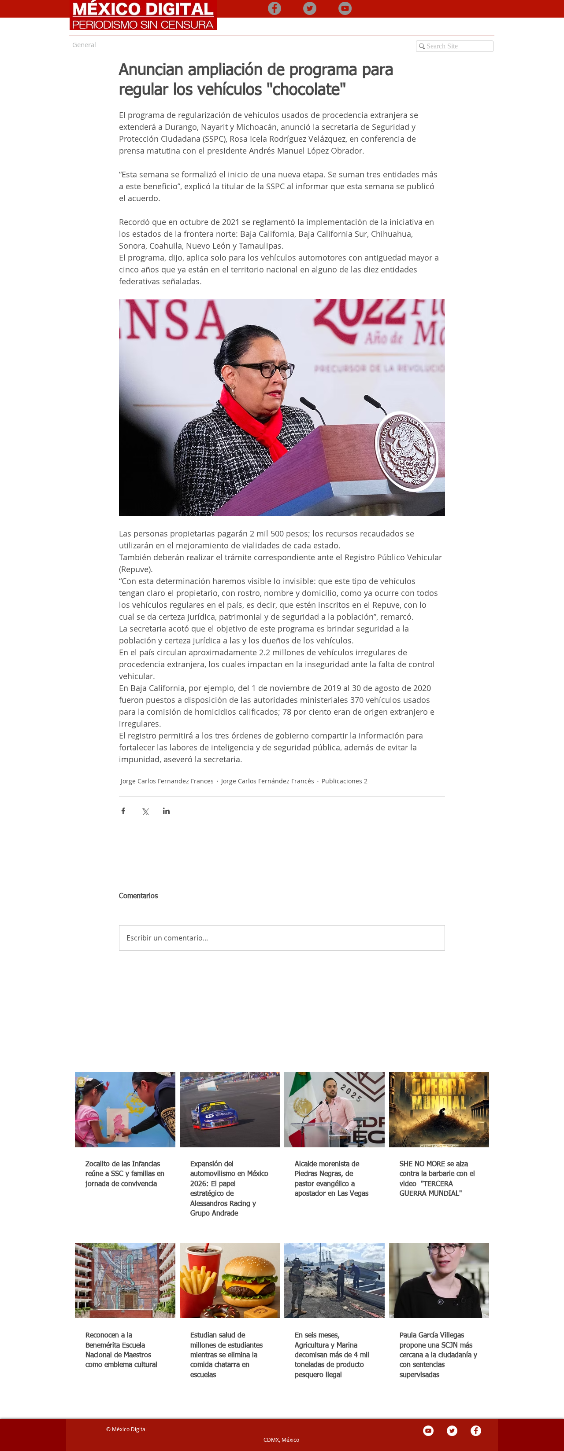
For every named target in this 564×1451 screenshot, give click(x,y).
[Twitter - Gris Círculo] (309, 8)
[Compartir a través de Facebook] (123, 811)
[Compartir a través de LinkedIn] (166, 811)
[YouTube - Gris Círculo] (345, 8)
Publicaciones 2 (344, 781)
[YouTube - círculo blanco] (428, 1430)
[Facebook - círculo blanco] (476, 1430)
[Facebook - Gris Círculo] (274, 8)
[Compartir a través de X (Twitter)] (145, 811)
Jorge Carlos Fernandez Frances (167, 781)
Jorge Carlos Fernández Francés (267, 781)
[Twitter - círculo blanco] (452, 1430)
